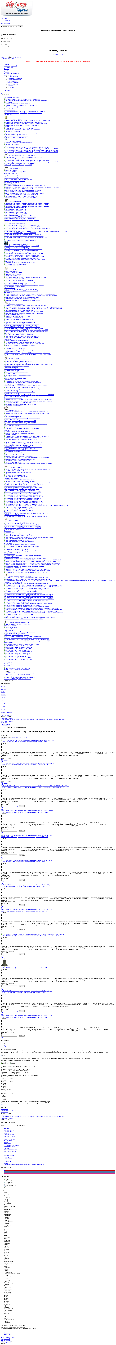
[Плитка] (1, 738)
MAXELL (3, 695)
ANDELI (3, 689)
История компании (13, 76)
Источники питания (10, 230)
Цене (21, 737)
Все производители (6, 715)
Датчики (6, 126)
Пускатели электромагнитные (13, 398)
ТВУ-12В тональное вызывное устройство (16, 669)
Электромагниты (9, 642)
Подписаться (20, 1125)
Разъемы (6, 430)
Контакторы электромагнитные (13, 314)
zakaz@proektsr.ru (16, 57)
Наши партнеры (12, 81)
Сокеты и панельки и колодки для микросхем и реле (19, 490)
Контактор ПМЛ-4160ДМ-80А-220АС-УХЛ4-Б (17, 679)
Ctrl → (6, 1046)
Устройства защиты (9, 554)
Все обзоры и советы (7, 718)
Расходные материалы (10, 434)
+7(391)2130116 (5, 20)
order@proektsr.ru (5, 23)
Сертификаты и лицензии (15, 78)
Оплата (6, 70)
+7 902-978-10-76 (6, 18)
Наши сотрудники (12, 84)
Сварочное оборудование (11, 478)
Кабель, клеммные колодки (12, 265)
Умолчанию (15, 737)
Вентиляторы (8, 114)
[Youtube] (4, 1170)
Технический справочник (11, 73)
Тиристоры (7, 531)
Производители (8, 67)
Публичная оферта (9, 89)
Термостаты (7, 512)
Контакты (7, 90)
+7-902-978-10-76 (58, 54)
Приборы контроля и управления (13, 384)
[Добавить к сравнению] (2, 761)
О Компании (7, 75)
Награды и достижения (14, 79)
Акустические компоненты (12, 97)
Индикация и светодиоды (11, 182)
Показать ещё (4, 1040)
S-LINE (3, 703)
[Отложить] (2, 809)
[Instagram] (4, 1173)
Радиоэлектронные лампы (11, 414)
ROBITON (4, 697)
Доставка (6, 72)
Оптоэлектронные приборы (12, 351)
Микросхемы (8, 320)
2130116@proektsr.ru (8, 58)
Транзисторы (8, 543)
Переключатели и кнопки (11, 379)
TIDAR (3, 706)
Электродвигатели (9, 630)
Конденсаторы (8, 292)
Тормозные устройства (10, 173)
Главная (6, 64)
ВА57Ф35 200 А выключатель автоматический (17, 674)
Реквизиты (10, 87)
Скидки (6, 69)
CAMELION (4, 686)
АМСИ (3, 709)
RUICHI (3, 700)
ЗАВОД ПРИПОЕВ (6, 712)
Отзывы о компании (13, 82)
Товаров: (3, 735)
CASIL (3, 692)
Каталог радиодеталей (10, 66)
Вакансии (10, 85)
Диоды (6, 176)
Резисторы (7, 440)
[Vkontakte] (5, 1172)
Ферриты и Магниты (10, 625)
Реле (5, 473)
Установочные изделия (10, 547)
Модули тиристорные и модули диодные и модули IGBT (20, 325)
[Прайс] (4, 738)
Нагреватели (7, 339)
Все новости (4, 1109)
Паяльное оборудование (11, 367)
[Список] (3, 738)
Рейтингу (25, 737)
